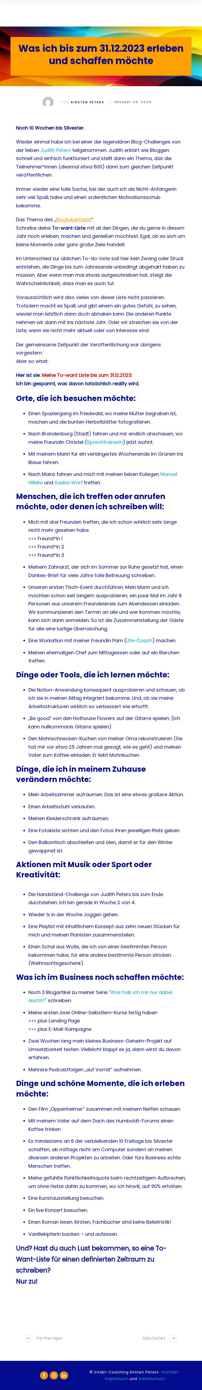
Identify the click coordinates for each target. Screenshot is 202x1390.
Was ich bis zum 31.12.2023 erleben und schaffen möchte (101, 55)
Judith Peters (56, 150)
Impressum (116, 1378)
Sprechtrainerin (105, 442)
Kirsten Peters (87, 102)
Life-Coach (139, 640)
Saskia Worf (68, 482)
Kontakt (171, 1372)
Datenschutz (152, 1378)
